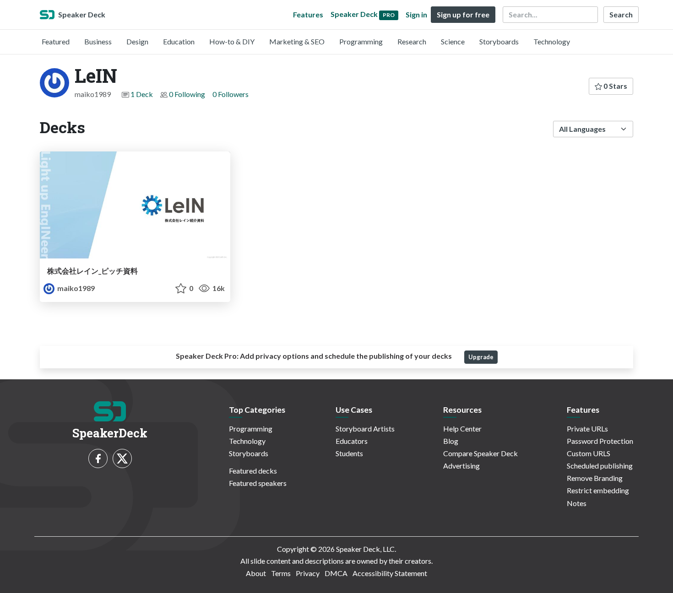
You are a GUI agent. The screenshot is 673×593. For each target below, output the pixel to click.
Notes (576, 503)
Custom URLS (588, 453)
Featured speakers (258, 483)
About (256, 573)
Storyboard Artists (365, 428)
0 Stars (614, 85)
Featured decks (253, 470)
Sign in (416, 14)
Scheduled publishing (600, 465)
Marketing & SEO (297, 41)
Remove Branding (595, 478)
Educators (352, 441)
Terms (281, 573)
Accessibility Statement (390, 573)
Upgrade (481, 357)
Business (98, 41)
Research (411, 41)
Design (137, 41)
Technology (551, 41)
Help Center (462, 428)
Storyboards (499, 41)
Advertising (461, 465)
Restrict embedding (598, 490)
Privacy (308, 573)
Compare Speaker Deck (480, 453)
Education (179, 41)
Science (453, 41)
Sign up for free (463, 14)
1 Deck (141, 94)
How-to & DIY (232, 41)
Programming (361, 41)
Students (349, 453)
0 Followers (230, 94)
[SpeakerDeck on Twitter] (122, 458)
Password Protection (600, 441)
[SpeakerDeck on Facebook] (98, 458)
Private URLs (587, 428)
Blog (450, 441)
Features (308, 14)
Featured (56, 41)
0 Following (187, 94)
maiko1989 (75, 288)
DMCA (336, 573)
